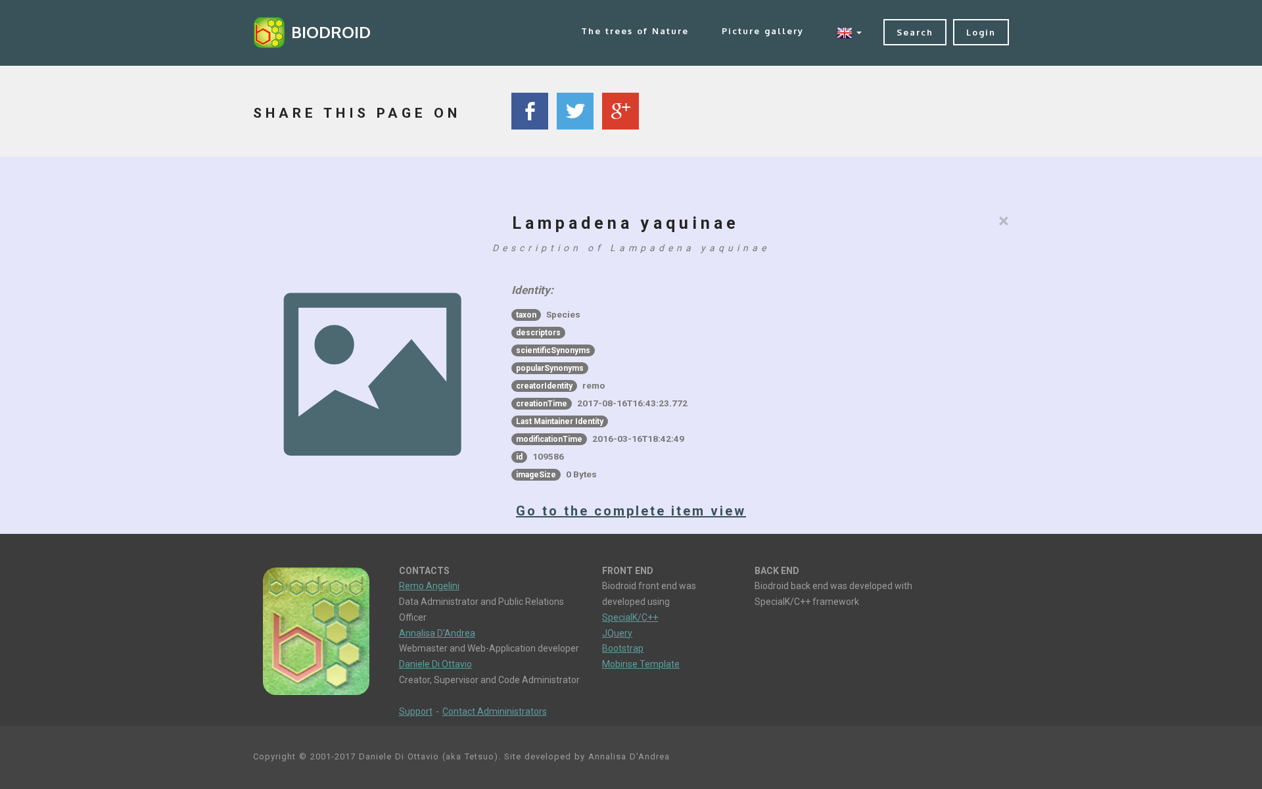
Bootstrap (622, 648)
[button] (849, 32)
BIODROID (331, 32)
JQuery (617, 633)
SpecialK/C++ (630, 617)
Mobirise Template (641, 664)
